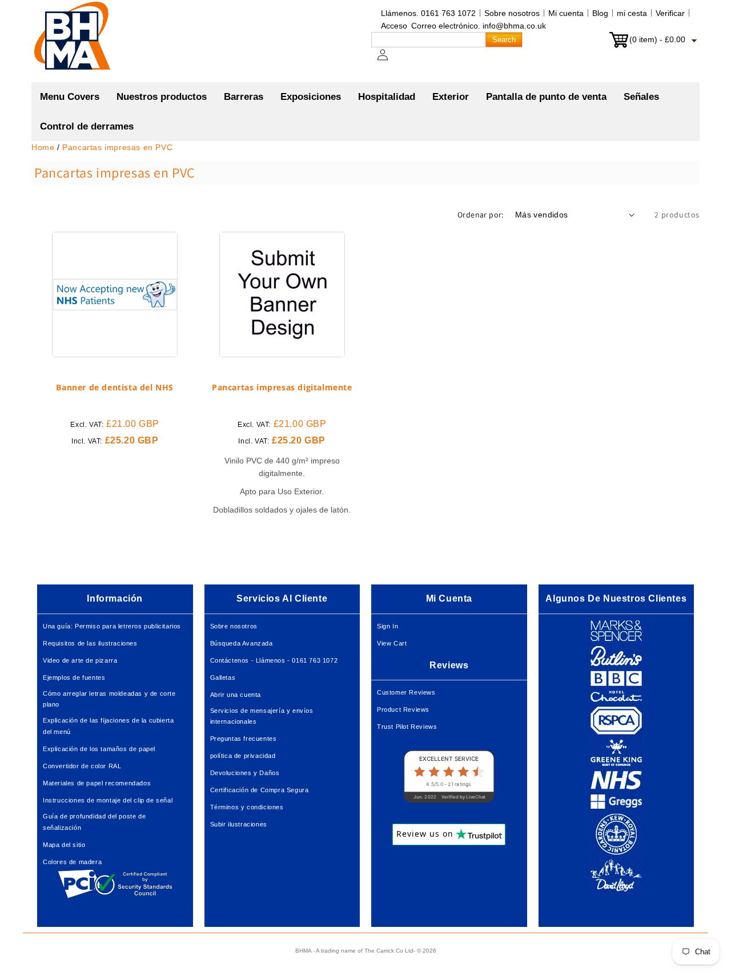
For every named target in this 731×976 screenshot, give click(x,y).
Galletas (223, 677)
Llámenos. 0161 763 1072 (428, 13)
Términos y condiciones (247, 807)
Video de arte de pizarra (80, 660)
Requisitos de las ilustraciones (90, 643)
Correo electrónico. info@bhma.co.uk (478, 25)
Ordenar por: (480, 214)
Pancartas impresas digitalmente (282, 387)
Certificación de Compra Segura (259, 790)
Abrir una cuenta (236, 694)
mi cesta (632, 13)
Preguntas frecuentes (243, 738)
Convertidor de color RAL (82, 766)
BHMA (303, 950)
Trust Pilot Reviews (407, 726)
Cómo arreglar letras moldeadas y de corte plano (109, 699)
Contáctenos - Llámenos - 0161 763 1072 (274, 660)
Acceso (394, 25)
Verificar (670, 13)
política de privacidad (243, 755)
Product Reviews (403, 709)
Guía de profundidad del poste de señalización (94, 822)
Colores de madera (72, 861)
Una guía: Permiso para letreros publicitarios (112, 626)
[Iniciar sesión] (389, 60)
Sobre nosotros (512, 13)
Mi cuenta (566, 13)
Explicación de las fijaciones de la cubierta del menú (108, 726)
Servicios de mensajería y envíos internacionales (262, 716)
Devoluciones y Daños (245, 772)
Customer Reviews (406, 692)
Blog (600, 13)
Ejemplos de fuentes (74, 677)
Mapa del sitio (64, 844)
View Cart (392, 643)
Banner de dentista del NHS (115, 387)
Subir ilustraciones (238, 824)
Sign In (387, 626)
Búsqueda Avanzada (241, 643)
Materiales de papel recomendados (97, 783)
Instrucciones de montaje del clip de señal (107, 800)
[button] (161, 97)
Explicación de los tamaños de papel (99, 748)
